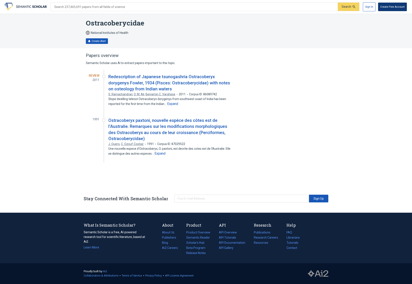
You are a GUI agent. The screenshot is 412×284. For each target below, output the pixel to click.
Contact (291, 248)
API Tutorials (227, 237)
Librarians (293, 237)
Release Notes (196, 253)
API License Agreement (179, 275)
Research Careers (266, 238)
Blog (166, 243)
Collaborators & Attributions (101, 275)
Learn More (91, 247)
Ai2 (105, 271)
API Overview (228, 232)
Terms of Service (132, 275)
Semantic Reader (198, 237)
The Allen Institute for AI (318, 273)
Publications (262, 233)
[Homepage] (25, 7)
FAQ (289, 232)
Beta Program (195, 248)
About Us (168, 232)
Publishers (169, 237)
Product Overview (198, 232)
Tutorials (292, 242)
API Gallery (226, 248)
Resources (261, 243)
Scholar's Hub (195, 242)
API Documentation (232, 243)
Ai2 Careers (170, 248)
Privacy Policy (153, 275)
